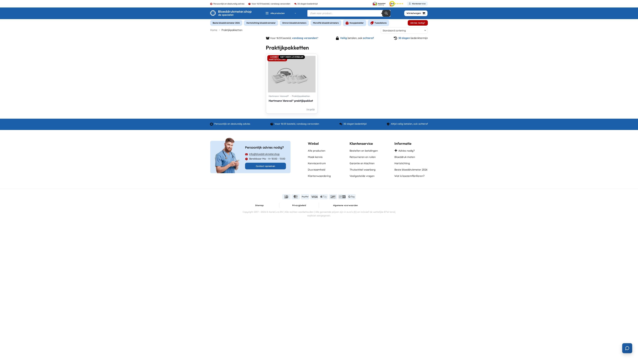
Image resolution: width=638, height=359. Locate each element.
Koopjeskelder (357, 23)
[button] (281, 13)
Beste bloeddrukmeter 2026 (226, 23)
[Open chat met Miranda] (627, 348)
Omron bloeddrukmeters (294, 23)
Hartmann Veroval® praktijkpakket (291, 100)
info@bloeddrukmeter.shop (264, 154)
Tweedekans (380, 23)
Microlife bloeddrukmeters (326, 23)
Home (213, 30)
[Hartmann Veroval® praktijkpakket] (292, 73)
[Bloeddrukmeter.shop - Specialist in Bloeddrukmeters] (231, 13)
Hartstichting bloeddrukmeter (261, 23)
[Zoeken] (386, 13)
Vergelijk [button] (310, 109)
